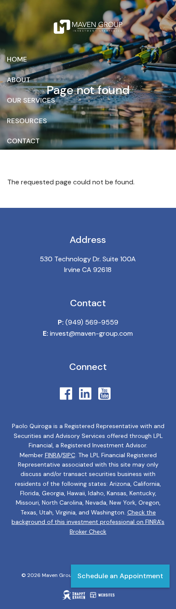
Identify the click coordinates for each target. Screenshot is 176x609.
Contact (23, 140)
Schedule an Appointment (120, 575)
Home (17, 59)
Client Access (33, 161)
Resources (27, 120)
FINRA (52, 455)
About (18, 79)
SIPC (68, 455)
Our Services (31, 100)
